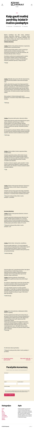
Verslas (3, 418)
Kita (17, 12)
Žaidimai (3, 419)
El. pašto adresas (20, 381)
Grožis (3, 408)
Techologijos (4, 415)
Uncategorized (5, 416)
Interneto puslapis (7, 386)
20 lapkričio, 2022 (18, 26)
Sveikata (3, 414)
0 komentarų (25, 26)
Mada (3, 411)
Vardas (5, 381)
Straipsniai (7, 426)
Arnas (11, 26)
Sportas (3, 412)
